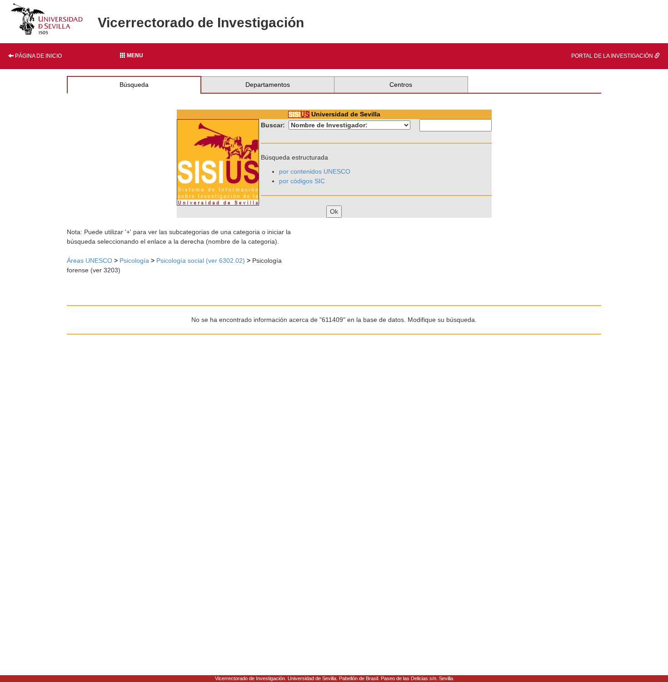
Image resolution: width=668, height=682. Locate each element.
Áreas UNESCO (89, 260)
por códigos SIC (302, 181)
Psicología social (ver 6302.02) (200, 260)
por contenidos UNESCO (314, 171)
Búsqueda (134, 84)
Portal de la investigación (612, 56)
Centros (400, 84)
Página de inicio (38, 56)
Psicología (134, 260)
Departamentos (267, 84)
